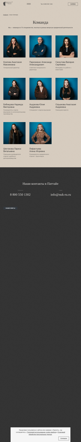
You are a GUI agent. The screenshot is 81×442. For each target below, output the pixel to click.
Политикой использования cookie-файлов (41, 432)
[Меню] (29, 4)
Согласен (63, 438)
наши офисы (10, 208)
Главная (5, 14)
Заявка (73, 4)
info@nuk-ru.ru (61, 194)
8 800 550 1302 (48, 4)
